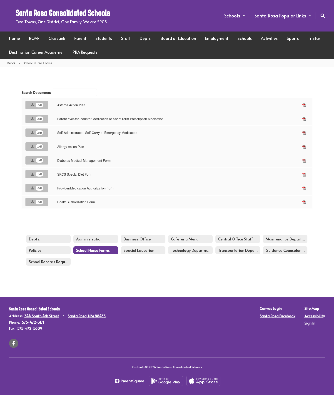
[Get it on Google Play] (166, 381)
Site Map (311, 308)
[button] (234, 15)
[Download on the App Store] (203, 381)
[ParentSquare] (129, 381)
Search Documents (36, 92)
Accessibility (314, 315)
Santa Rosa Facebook (277, 315)
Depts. (11, 63)
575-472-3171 (33, 322)
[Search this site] (322, 15)
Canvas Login (271, 308)
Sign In (309, 322)
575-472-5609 (29, 328)
